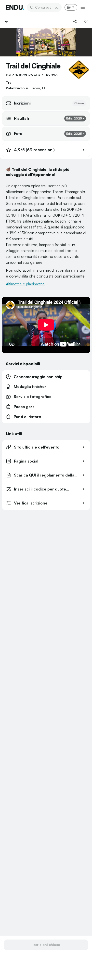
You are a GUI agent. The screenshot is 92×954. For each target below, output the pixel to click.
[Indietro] (6, 21)
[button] (46, 150)
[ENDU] (15, 7)
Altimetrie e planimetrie (25, 283)
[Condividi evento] (74, 21)
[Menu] (82, 7)
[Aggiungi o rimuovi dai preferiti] (85, 21)
